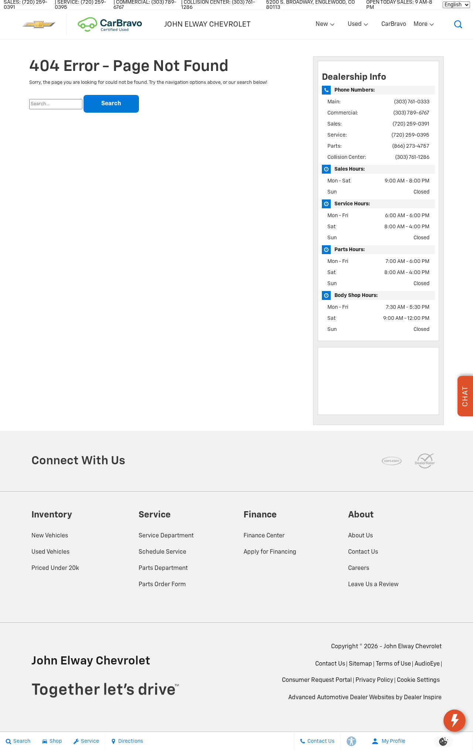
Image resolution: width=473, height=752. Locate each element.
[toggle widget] (454, 721)
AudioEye (427, 664)
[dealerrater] (425, 461)
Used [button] (355, 25)
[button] (458, 24)
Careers (358, 568)
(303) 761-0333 (411, 102)
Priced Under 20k (55, 568)
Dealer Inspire (423, 698)
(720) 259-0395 (410, 135)
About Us (360, 536)
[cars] (392, 461)
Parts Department (163, 568)
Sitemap (360, 664)
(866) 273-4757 (410, 146)
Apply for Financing (270, 552)
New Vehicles (49, 536)
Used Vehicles (50, 552)
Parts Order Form (162, 585)
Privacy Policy (374, 680)
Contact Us (363, 552)
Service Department (166, 536)
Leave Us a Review (373, 585)
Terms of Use (393, 664)
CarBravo (393, 24)
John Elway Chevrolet (413, 647)
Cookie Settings (418, 680)
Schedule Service (162, 552)
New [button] (323, 25)
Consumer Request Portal (317, 680)
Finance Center (264, 536)
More (421, 25)
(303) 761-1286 (412, 157)
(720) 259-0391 (410, 124)
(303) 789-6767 (411, 113)
